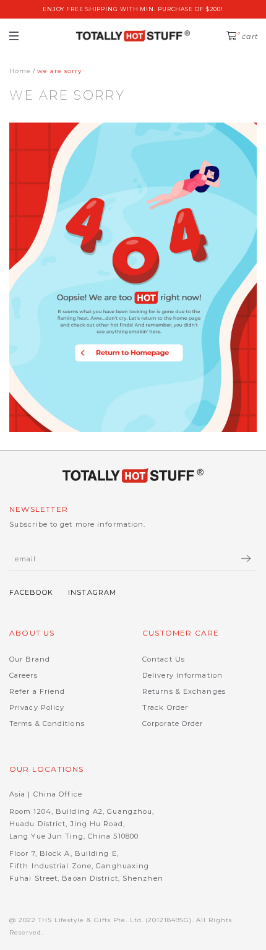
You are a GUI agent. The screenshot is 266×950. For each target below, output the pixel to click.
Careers (23, 675)
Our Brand (29, 659)
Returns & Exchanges (184, 691)
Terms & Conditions (47, 723)
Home (20, 71)
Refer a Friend (37, 691)
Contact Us (163, 659)
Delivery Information (182, 675)
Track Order (165, 707)
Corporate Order (173, 723)
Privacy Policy (36, 707)
